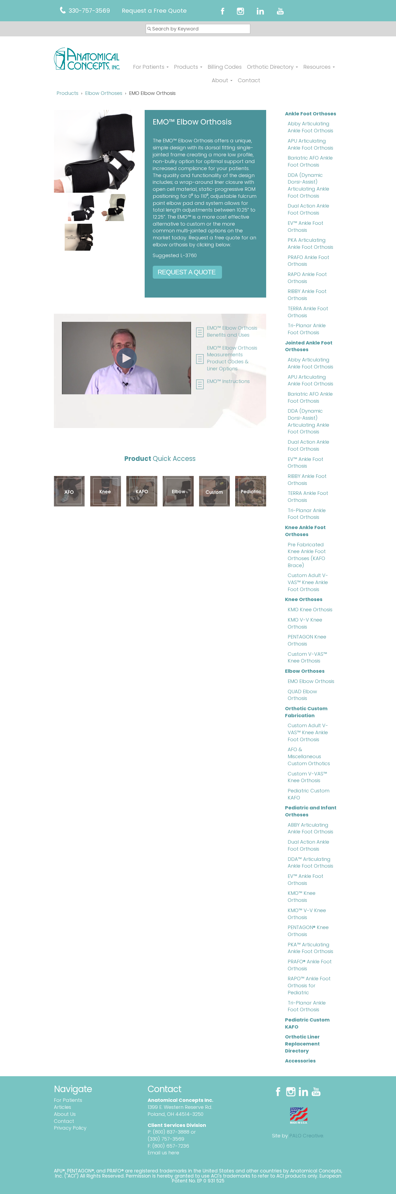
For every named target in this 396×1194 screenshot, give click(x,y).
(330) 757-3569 (166, 1139)
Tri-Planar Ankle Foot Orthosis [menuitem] (307, 329)
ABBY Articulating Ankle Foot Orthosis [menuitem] (310, 828)
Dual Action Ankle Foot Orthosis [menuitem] (308, 209)
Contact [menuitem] (249, 80)
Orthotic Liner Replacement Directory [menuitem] (302, 1043)
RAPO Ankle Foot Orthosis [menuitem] (307, 278)
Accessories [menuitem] (300, 1060)
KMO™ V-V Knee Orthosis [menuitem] (307, 914)
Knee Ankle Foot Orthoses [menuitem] (305, 531)
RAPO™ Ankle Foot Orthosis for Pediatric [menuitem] (309, 985)
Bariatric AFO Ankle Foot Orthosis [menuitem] (310, 161)
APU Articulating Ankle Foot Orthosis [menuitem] (310, 144)
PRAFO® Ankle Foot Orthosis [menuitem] (310, 965)
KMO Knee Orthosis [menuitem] (310, 609)
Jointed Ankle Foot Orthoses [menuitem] (308, 346)
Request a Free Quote (154, 10)
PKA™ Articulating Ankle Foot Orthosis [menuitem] (310, 948)
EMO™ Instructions (228, 381)
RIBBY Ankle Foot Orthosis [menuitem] (307, 295)
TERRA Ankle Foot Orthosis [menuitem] (308, 312)
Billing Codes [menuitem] (225, 67)
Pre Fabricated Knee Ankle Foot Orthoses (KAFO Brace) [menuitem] (307, 555)
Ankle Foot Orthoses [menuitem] (310, 113)
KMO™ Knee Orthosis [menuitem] (301, 896)
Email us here (163, 1152)
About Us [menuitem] (65, 1114)
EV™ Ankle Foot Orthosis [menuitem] (305, 226)
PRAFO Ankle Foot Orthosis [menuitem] (308, 261)
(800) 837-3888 (171, 1132)
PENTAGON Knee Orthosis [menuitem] (307, 640)
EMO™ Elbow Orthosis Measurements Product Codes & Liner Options (232, 358)
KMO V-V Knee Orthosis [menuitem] (305, 623)
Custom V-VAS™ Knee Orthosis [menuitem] (307, 657)
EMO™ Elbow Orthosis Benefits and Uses (232, 331)
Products (67, 93)
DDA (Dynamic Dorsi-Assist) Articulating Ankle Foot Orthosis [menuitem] (308, 185)
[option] (95, 223)
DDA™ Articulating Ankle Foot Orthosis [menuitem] (310, 862)
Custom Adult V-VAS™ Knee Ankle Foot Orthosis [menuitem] (308, 582)
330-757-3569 (89, 10)
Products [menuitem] (186, 67)
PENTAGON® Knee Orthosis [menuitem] (308, 931)
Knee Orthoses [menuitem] (303, 599)
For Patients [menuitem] (148, 67)
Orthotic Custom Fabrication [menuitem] (306, 712)
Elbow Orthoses (103, 93)
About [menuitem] (220, 80)
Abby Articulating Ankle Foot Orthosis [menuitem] (310, 127)
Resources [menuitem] (317, 67)
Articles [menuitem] (62, 1107)
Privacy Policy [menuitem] (70, 1127)
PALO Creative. (306, 1135)
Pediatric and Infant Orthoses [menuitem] (310, 811)
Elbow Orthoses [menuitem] (305, 671)
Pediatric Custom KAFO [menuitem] (308, 794)
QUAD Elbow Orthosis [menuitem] (302, 695)
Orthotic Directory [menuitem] (270, 67)
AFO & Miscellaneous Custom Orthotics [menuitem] (309, 756)
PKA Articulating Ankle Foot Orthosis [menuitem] (310, 243)
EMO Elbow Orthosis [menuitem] (311, 681)
